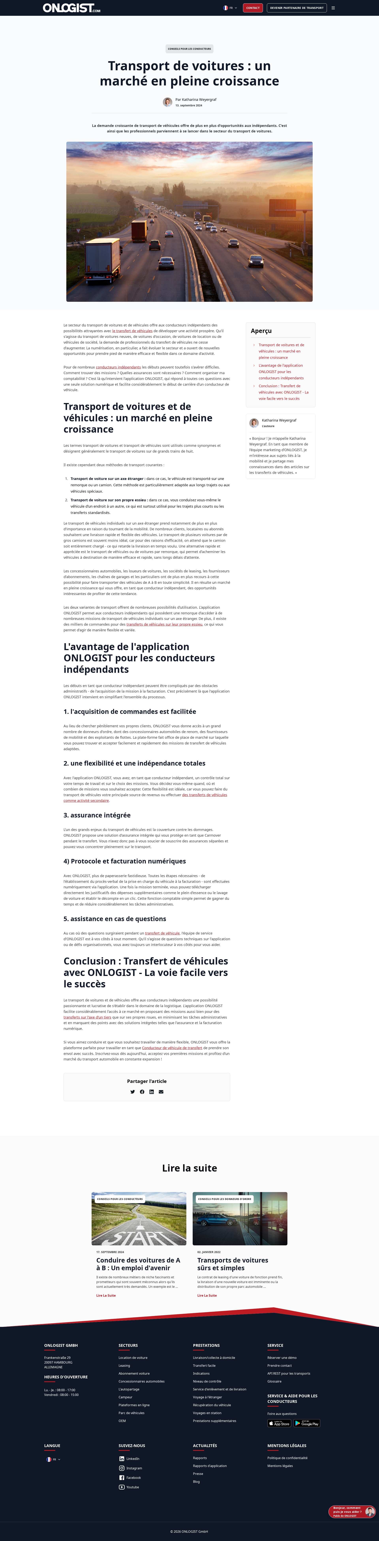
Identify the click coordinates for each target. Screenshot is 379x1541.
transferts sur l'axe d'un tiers (87, 1017)
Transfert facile (204, 1365)
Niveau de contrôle (207, 1381)
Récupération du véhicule (212, 1405)
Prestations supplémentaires (214, 1421)
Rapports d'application (210, 1466)
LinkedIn (133, 1459)
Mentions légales (280, 1466)
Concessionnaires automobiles (142, 1381)
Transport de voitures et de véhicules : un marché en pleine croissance (281, 351)
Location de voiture (133, 1357)
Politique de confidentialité (287, 1458)
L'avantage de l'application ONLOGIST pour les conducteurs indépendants (281, 371)
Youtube (133, 1487)
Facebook (134, 1477)
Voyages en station (207, 1413)
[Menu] (333, 8)
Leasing (124, 1365)
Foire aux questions (282, 1414)
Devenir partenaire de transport (297, 8)
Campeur (125, 1397)
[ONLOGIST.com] (71, 8)
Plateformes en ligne (134, 1405)
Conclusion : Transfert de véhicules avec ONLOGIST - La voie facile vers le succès (284, 392)
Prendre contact (279, 1365)
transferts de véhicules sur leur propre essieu (164, 624)
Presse (198, 1474)
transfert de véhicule (162, 933)
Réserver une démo (282, 1357)
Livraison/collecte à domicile (214, 1357)
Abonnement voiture (134, 1373)
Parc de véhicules (131, 1413)
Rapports (200, 1458)
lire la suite (106, 1295)
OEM (122, 1421)
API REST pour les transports (288, 1373)
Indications (201, 1373)
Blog (196, 1481)
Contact (253, 8)
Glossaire (274, 1381)
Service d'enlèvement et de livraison (219, 1389)
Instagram (134, 1468)
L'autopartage (129, 1389)
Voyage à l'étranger (207, 1397)
